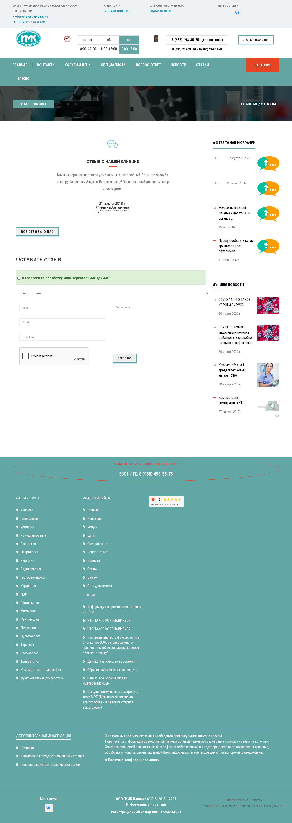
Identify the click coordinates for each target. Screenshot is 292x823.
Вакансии (262, 65)
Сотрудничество (99, 586)
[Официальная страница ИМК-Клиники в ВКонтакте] (49, 808)
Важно (23, 78)
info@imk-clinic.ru (116, 11)
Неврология (29, 552)
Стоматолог (29, 653)
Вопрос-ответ (148, 65)
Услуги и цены (78, 65)
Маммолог (28, 611)
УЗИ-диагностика (33, 535)
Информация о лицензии (30, 16)
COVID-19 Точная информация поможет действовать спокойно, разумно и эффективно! (236, 335)
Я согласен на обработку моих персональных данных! (66, 278)
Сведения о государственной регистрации (52, 756)
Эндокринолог (31, 569)
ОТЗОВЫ (268, 104)
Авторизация (256, 40)
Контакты (46, 65)
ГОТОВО (125, 358)
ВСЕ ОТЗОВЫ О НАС (37, 231)
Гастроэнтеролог (33, 577)
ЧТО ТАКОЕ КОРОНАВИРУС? (108, 620)
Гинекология (30, 518)
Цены (91, 535)
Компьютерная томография (41, 670)
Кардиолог (28, 586)
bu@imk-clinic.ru (160, 11)
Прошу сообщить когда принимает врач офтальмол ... (236, 245)
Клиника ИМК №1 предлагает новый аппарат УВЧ (232, 370)
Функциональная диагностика (42, 678)
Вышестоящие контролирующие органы (51, 764)
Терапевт (27, 645)
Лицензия (28, 747)
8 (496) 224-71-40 (210, 49)
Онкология (28, 544)
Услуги (92, 527)
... (220, 158)
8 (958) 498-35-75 (156, 474)
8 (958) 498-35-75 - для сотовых (197, 40)
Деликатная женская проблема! (111, 661)
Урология (27, 527)
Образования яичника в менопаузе (112, 670)
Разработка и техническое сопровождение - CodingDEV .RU (243, 806)
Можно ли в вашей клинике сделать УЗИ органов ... (234, 213)
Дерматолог (30, 628)
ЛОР (24, 594)
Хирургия (27, 560)
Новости (178, 65)
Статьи (202, 65)
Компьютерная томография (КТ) (231, 400)
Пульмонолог (30, 636)
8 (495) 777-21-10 (184, 49)
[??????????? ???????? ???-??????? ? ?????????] (237, 13)
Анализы (27, 510)
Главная (20, 65)
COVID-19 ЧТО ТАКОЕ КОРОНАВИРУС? (234, 302)
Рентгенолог (30, 619)
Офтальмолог (30, 603)
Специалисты (113, 65)
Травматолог (30, 661)
